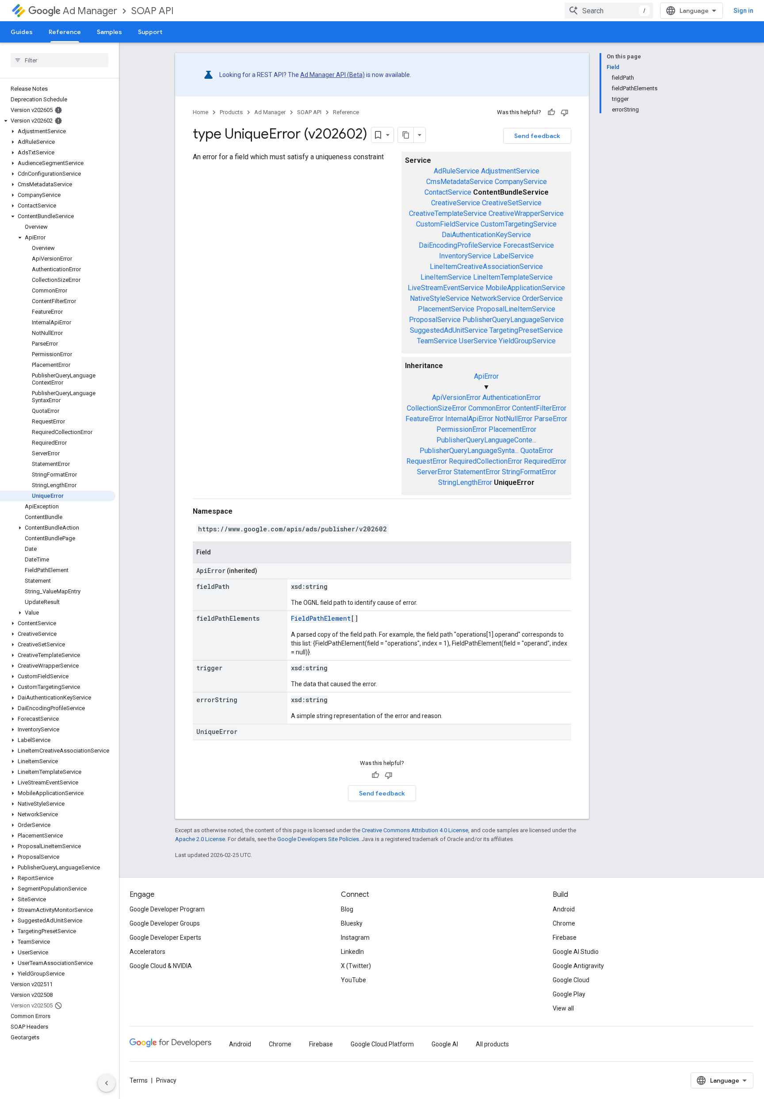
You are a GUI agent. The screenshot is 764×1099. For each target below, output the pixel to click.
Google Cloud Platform (382, 1044)
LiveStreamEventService (446, 288)
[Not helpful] (564, 112)
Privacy (166, 1080)
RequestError (426, 461)
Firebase (565, 937)
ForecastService (528, 245)
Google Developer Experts (165, 937)
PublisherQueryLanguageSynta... (469, 450)
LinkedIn (352, 951)
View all (563, 1008)
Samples (109, 32)
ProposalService (435, 319)
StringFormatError (529, 472)
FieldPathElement (321, 618)
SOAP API (152, 11)
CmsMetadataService (459, 181)
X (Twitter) (356, 965)
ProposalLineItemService (515, 309)
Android (564, 909)
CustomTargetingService (519, 224)
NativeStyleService (439, 298)
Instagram (355, 937)
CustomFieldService (447, 224)
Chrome (564, 923)
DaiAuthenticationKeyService (486, 235)
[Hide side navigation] (106, 1083)
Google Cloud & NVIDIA (161, 965)
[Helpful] (551, 112)
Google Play (569, 994)
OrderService (542, 298)
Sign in (743, 10)
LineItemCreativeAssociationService (486, 266)
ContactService (447, 192)
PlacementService (446, 309)
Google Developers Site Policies (318, 839)
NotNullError (513, 419)
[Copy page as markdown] (406, 134)
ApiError (486, 376)
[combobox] (609, 11)
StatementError (477, 472)
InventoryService (465, 256)
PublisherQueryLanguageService (513, 319)
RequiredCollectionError (485, 461)
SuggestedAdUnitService (449, 330)
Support (150, 32)
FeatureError (424, 419)
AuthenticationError (511, 397)
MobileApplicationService (525, 288)
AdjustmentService (510, 171)
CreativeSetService (512, 203)
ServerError (434, 472)
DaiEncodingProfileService (460, 245)
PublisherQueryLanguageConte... (486, 440)
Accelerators (147, 951)
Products (231, 112)
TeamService (437, 341)
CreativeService (455, 203)
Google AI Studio (576, 951)
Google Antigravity (578, 965)
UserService (478, 341)
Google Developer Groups (165, 923)
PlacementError (512, 429)
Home (200, 112)
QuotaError (536, 450)
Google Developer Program (167, 909)
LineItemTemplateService (513, 277)
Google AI (445, 1044)
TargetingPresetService (526, 330)
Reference (65, 32)
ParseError (550, 419)
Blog (347, 909)
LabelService (513, 256)
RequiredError (545, 461)
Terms (139, 1080)
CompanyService (521, 181)
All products (492, 1044)
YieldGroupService (527, 341)
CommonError (489, 408)
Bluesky (352, 923)
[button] (57, 120)
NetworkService (495, 298)
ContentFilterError (539, 408)
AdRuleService (456, 171)
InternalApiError (469, 419)
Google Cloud (571, 980)
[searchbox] (59, 60)
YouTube (353, 980)
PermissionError (461, 429)
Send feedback (537, 136)
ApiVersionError (456, 397)
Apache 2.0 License (200, 839)
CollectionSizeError (436, 408)
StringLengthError (465, 482)
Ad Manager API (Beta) (332, 74)
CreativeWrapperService (526, 213)
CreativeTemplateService (448, 213)
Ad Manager (90, 11)
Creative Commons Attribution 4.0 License (415, 830)
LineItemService (445, 277)
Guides (22, 32)
